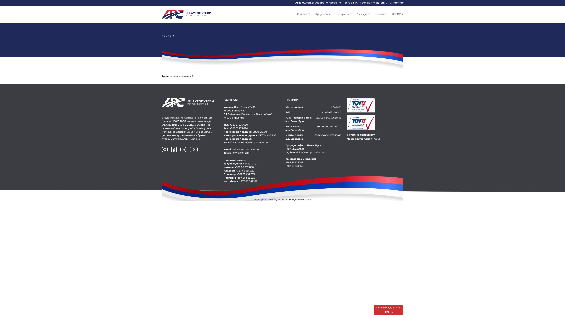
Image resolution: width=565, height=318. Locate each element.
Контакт (380, 14)
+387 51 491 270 (240, 163)
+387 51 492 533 (239, 174)
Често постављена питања (363, 139)
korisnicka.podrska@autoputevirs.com (247, 141)
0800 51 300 (245, 131)
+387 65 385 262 (239, 170)
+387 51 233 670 (236, 128)
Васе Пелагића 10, (240, 109)
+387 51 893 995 (250, 135)
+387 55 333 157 (294, 162)
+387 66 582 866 (239, 167)
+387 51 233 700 (237, 153)
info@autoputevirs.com (242, 149)
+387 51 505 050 (294, 149)
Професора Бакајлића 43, (248, 116)
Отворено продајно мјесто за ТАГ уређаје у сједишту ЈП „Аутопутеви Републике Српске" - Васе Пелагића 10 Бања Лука (368, 2)
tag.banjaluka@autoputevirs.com (305, 152)
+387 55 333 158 (294, 166)
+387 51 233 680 (236, 124)
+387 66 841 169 (240, 181)
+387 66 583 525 (239, 177)
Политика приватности (361, 134)
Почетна (166, 36)
